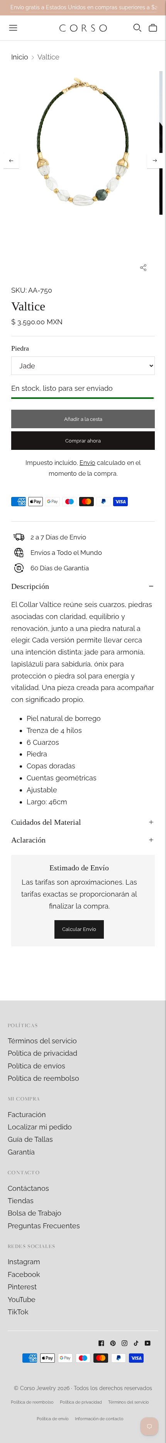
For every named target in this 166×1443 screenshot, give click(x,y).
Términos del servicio (42, 1041)
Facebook (24, 1274)
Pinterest (22, 1287)
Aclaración (28, 840)
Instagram (24, 1262)
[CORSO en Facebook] (101, 1344)
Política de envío (53, 1418)
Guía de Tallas (30, 1139)
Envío (87, 462)
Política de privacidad (42, 1053)
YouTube (22, 1299)
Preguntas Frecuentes (44, 1226)
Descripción (30, 586)
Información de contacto (99, 1418)
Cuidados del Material (46, 822)
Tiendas (21, 1201)
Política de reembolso (43, 1078)
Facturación (27, 1115)
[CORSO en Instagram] (124, 1344)
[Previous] (11, 160)
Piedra (20, 348)
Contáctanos (28, 1188)
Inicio (19, 57)
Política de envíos (36, 1066)
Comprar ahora (83, 441)
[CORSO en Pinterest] (113, 1344)
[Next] (155, 160)
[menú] (13, 27)
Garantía (21, 1152)
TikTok (18, 1312)
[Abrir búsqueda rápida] (137, 27)
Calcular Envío (79, 929)
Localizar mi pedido (40, 1127)
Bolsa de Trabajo (34, 1213)
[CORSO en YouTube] (148, 1344)
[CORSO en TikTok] (136, 1344)
